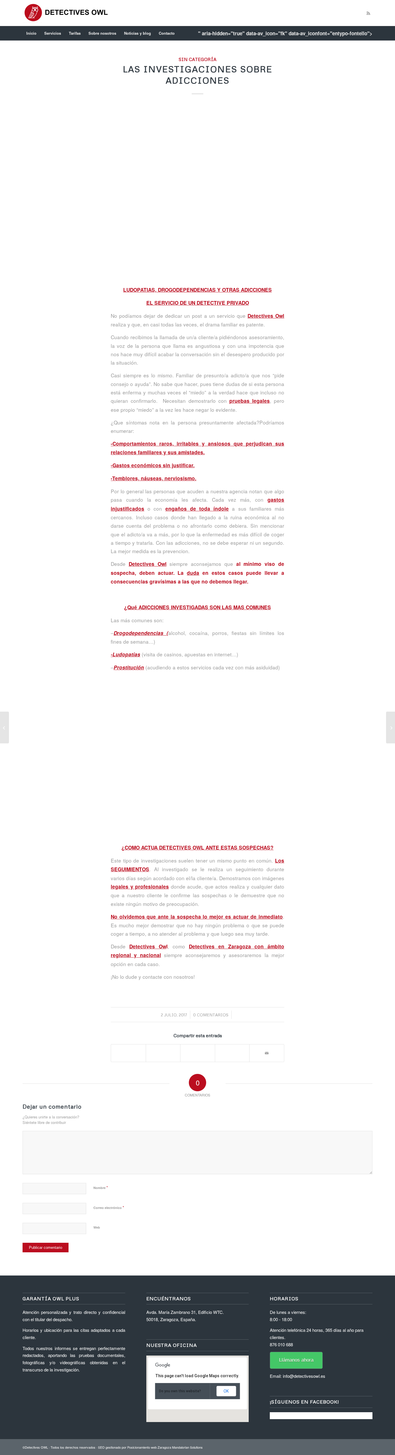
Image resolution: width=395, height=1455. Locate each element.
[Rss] (368, 13)
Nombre (100, 1187)
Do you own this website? (180, 1391)
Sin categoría (197, 59)
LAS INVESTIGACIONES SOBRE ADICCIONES (197, 75)
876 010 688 (281, 1344)
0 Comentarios (210, 1014)
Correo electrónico (108, 1207)
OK (226, 1391)
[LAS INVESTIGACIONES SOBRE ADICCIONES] (197, 191)
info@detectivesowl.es (304, 1376)
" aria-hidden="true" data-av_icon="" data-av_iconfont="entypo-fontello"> (285, 33)
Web (96, 1227)
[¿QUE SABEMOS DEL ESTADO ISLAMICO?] (4, 727)
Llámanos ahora (296, 1360)
